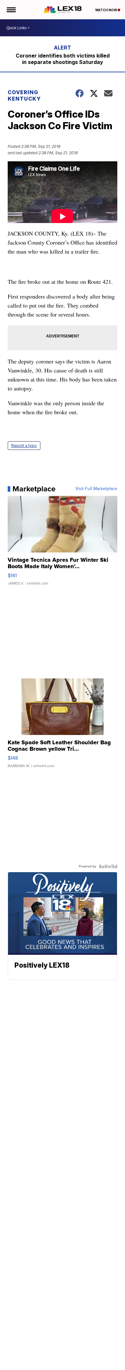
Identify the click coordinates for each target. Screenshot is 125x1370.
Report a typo (24, 445)
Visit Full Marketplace (96, 489)
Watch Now (106, 10)
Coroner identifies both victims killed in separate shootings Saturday (63, 58)
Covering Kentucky (24, 95)
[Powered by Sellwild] (108, 866)
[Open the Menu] (11, 10)
